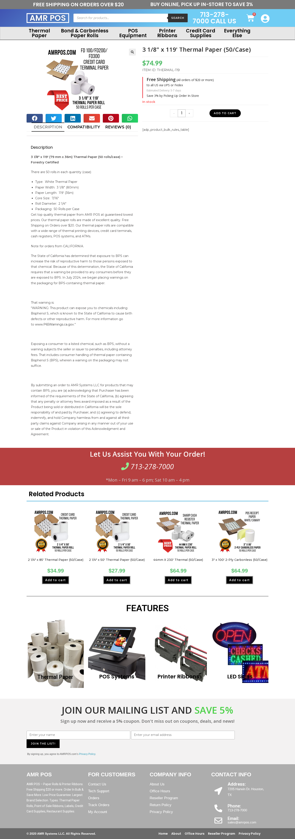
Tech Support (98, 791)
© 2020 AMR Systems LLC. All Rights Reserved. (61, 833)
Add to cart (225, 113)
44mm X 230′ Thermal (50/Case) (178, 560)
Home (163, 833)
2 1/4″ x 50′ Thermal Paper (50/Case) (117, 560)
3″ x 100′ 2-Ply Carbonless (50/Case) (239, 560)
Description (48, 127)
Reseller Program (164, 798)
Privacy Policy (161, 812)
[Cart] (250, 18)
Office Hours (160, 791)
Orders (93, 798)
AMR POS (48, 18)
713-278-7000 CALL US (214, 18)
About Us (157, 784)
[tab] (48, 127)
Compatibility (83, 127)
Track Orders (98, 805)
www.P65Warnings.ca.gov (54, 324)
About (176, 833)
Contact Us (97, 784)
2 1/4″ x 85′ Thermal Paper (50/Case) (55, 560)
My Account (97, 812)
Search (177, 17)
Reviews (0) (118, 127)
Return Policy (160, 805)
